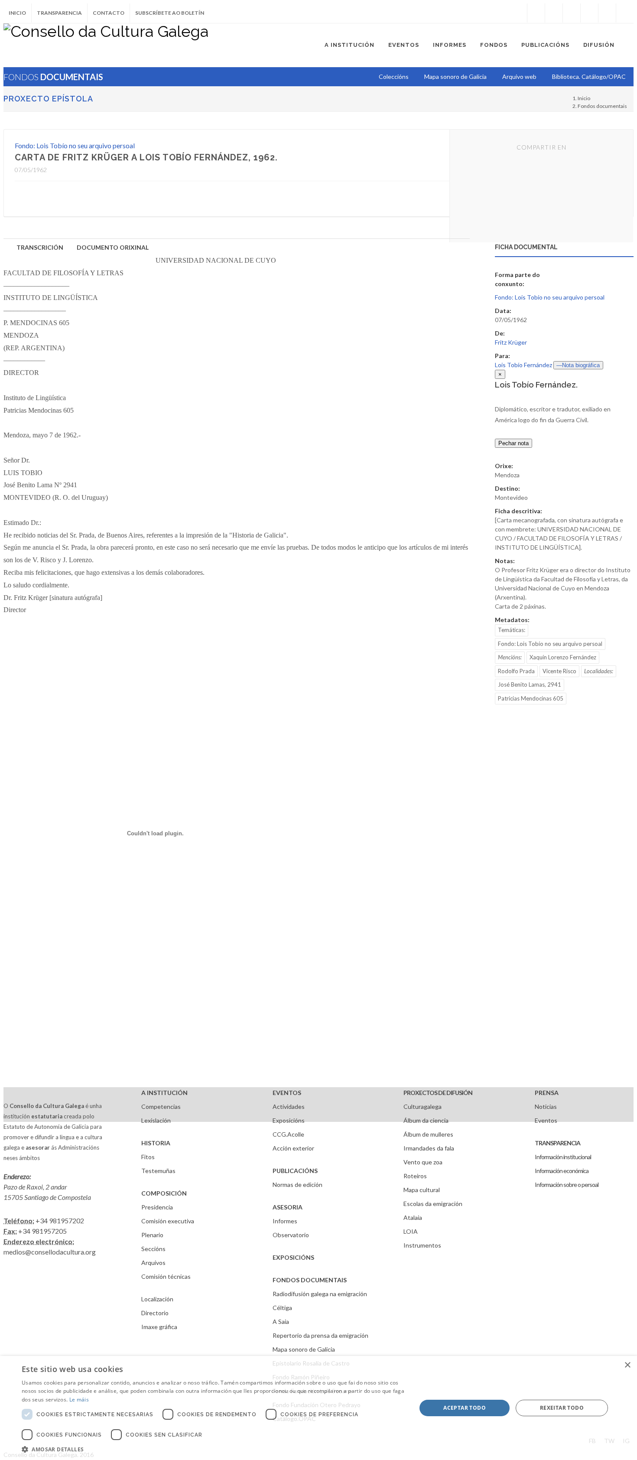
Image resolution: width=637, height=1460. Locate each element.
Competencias (161, 1106)
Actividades (289, 1106)
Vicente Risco (559, 671)
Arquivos (153, 1262)
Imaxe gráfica (159, 1326)
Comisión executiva (167, 1221)
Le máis (79, 1399)
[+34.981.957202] (607, 13)
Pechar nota (513, 443)
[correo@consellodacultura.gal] (625, 13)
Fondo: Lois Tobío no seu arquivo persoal (75, 145)
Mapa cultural (421, 1189)
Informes (285, 1221)
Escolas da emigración (432, 1203)
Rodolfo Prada (516, 671)
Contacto (108, 13)
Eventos (546, 1120)
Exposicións (289, 1120)
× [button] (627, 1365)
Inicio (17, 13)
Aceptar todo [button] (464, 1407)
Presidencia (157, 1207)
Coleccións (394, 76)
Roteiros (415, 1176)
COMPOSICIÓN (164, 1193)
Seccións (153, 1248)
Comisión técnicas (166, 1276)
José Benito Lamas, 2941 (529, 684)
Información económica (561, 1170)
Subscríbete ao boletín (169, 13)
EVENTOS (287, 1092)
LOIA (410, 1231)
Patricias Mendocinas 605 (530, 698)
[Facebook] (536, 13)
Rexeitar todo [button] (562, 1407)
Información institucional (563, 1156)
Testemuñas (158, 1170)
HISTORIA (155, 1143)
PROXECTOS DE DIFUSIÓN (437, 1092)
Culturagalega (422, 1106)
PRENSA (547, 1092)
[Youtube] (589, 13)
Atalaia (412, 1217)
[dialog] (318, 1408)
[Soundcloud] (571, 13)
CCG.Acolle (288, 1134)
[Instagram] (518, 13)
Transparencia (59, 13)
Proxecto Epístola (48, 98)
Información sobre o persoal (566, 1184)
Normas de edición (297, 1184)
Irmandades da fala (428, 1148)
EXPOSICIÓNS (293, 1257)
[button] (213, 1449)
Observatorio (291, 1234)
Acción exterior (293, 1148)
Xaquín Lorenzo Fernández (563, 657)
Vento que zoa (422, 1162)
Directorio (155, 1313)
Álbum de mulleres (428, 1134)
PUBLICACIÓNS (295, 1170)
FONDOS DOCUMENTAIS (310, 1280)
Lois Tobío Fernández (523, 364)
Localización (157, 1299)
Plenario (152, 1234)
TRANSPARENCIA (557, 1143)
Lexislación (156, 1120)
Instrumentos (422, 1245)
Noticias (546, 1106)
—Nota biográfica (578, 365)
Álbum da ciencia (425, 1120)
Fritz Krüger (511, 342)
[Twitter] (553, 13)
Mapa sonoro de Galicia (304, 1349)
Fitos (148, 1156)
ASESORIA (287, 1207)
